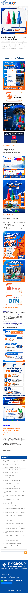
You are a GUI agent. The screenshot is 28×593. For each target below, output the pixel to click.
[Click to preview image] (14, 21)
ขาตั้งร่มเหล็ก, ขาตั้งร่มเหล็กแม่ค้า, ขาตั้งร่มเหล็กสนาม (13, 433)
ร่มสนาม (12, 41)
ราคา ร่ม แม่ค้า (17, 41)
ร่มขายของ (24, 43)
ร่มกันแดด (20, 43)
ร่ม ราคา (23, 46)
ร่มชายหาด (3, 44)
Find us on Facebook (6, 583)
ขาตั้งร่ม (10, 46)
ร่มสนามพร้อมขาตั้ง (4, 46)
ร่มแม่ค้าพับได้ (7, 41)
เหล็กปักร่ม (8, 43)
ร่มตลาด (19, 46)
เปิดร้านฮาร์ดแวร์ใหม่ (20, 48)
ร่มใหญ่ (7, 44)
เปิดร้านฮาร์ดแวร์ (14, 48)
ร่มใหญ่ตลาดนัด (12, 44)
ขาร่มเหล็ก (13, 43)
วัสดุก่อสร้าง (3, 48)
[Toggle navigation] (26, 2)
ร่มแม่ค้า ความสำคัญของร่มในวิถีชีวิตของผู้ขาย (12, 428)
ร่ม (16, 43)
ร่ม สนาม (22, 41)
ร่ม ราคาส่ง (14, 46)
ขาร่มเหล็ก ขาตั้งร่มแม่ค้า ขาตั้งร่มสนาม (11, 430)
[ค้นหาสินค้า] (25, 552)
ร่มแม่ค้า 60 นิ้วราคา (18, 44)
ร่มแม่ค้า (3, 41)
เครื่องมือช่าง (8, 48)
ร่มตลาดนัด (24, 44)
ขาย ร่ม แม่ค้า (3, 43)
